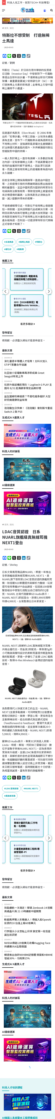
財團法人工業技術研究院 (25, 283)
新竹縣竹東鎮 (20, 273)
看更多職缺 (27, 324)
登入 (19, 340)
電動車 (21, 249)
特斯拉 (39, 241)
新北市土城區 (20, 299)
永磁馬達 (9, 241)
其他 (12, 28)
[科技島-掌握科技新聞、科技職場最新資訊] (27, 10)
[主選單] (3, 11)
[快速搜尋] (51, 11)
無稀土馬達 (25, 241)
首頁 (6, 28)
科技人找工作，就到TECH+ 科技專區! (28, 2)
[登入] (45, 11)
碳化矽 (8, 249)
